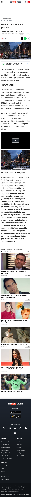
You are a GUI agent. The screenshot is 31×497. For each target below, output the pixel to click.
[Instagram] (10, 428)
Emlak (9, 18)
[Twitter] (4, 428)
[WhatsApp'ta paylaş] (25, 38)
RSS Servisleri (20, 455)
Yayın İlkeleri (4, 474)
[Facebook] (20, 428)
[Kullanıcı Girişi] (25, 2)
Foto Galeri (19, 444)
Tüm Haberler (4, 455)
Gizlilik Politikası (5, 479)
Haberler (3, 18)
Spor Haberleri (5, 444)
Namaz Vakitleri (21, 450)
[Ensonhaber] (15, 2)
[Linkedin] (15, 433)
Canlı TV (19, 442)
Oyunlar (19, 447)
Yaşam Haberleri (5, 450)
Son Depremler (21, 453)
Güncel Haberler (5, 442)
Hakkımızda (4, 465)
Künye (2, 468)
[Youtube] (15, 428)
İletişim (3, 471)
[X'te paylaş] (22, 38)
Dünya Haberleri (5, 453)
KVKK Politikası (5, 476)
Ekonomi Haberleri (6, 447)
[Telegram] (26, 428)
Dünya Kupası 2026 (6, 458)
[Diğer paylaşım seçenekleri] (28, 38)
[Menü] (1, 2)
